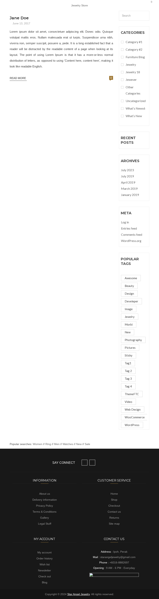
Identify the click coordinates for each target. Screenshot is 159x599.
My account (44, 552)
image (129, 309)
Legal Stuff (44, 523)
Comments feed (131, 234)
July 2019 (127, 176)
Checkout (114, 505)
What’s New (134, 116)
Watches (68, 444)
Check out (44, 576)
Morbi (129, 324)
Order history (44, 558)
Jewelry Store (79, 5)
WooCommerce (135, 417)
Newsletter (44, 570)
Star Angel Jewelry (78, 594)
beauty (129, 286)
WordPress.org (131, 240)
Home (114, 493)
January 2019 (130, 195)
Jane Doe (19, 18)
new (127, 332)
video (128, 401)
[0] (148, 5)
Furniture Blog (135, 57)
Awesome (131, 278)
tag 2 (128, 371)
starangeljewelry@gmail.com (118, 557)
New (79, 444)
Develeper (131, 301)
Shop (114, 499)
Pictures (130, 347)
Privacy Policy (44, 505)
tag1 (128, 363)
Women (38, 444)
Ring (48, 444)
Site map (114, 523)
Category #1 (134, 42)
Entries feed (129, 228)
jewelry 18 (133, 72)
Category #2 (134, 49)
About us (44, 493)
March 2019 (129, 188)
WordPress (132, 425)
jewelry (130, 316)
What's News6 (135, 108)
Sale (87, 444)
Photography (133, 340)
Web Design (133, 409)
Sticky (128, 355)
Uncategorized (136, 101)
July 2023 (127, 170)
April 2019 (128, 182)
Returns (114, 517)
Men (57, 444)
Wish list (45, 564)
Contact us (114, 511)
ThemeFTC (132, 394)
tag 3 (128, 378)
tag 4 (128, 386)
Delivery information (44, 499)
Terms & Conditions (44, 511)
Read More (18, 78)
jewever (131, 79)
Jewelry (131, 64)
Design (129, 293)
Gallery (44, 517)
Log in (125, 222)
